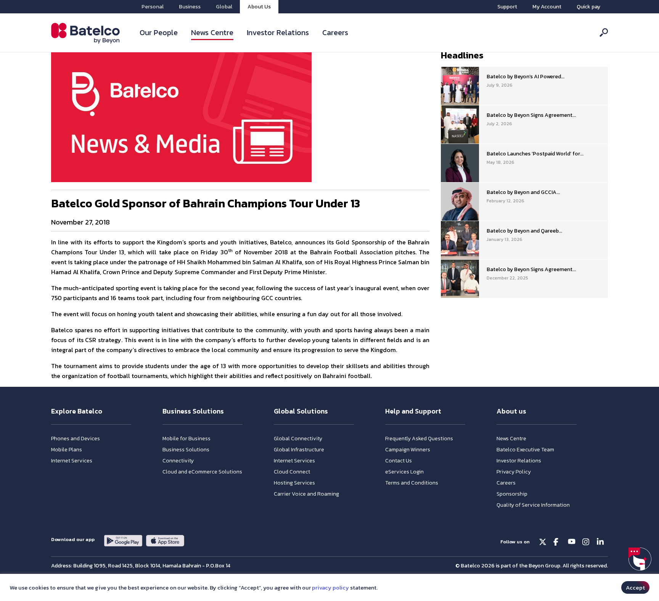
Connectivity (178, 461)
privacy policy (330, 587)
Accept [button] (635, 587)
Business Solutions (185, 450)
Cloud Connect (292, 472)
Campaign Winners (407, 450)
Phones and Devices (75, 439)
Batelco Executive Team (525, 450)
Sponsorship (512, 494)
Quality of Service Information (533, 505)
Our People (159, 32)
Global (224, 7)
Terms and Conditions (411, 483)
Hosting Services (294, 483)
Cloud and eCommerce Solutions (202, 472)
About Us (259, 7)
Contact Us (398, 461)
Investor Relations (278, 32)
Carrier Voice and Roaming (306, 494)
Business (190, 7)
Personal (152, 7)
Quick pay (588, 7)
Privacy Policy (514, 472)
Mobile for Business (186, 439)
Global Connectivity (298, 439)
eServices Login (404, 472)
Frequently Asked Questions (419, 439)
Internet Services (71, 461)
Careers (335, 32)
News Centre (212, 32)
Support (507, 7)
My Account (546, 7)
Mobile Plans (66, 450)
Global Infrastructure (299, 450)
